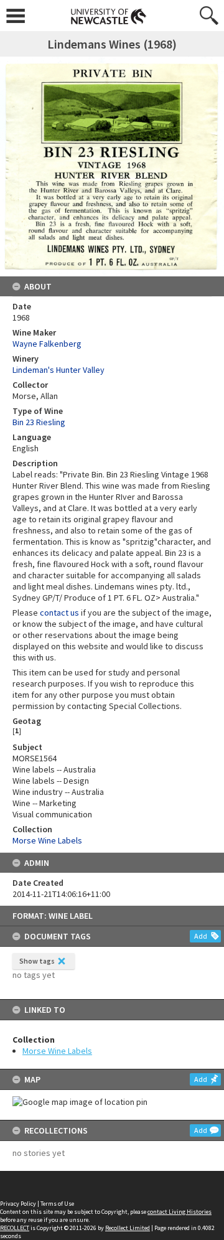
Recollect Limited (127, 1228)
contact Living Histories (179, 1212)
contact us (59, 612)
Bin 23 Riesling (38, 422)
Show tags (37, 960)
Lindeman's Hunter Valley (58, 369)
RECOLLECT (14, 1228)
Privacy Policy (18, 1204)
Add (200, 936)
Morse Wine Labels (57, 1050)
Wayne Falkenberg (47, 343)
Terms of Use (57, 1204)
